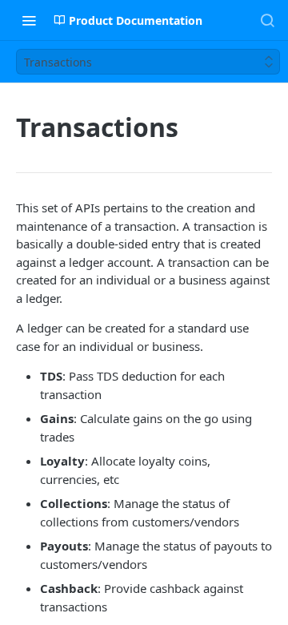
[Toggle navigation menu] (29, 20)
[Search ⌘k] (267, 20)
